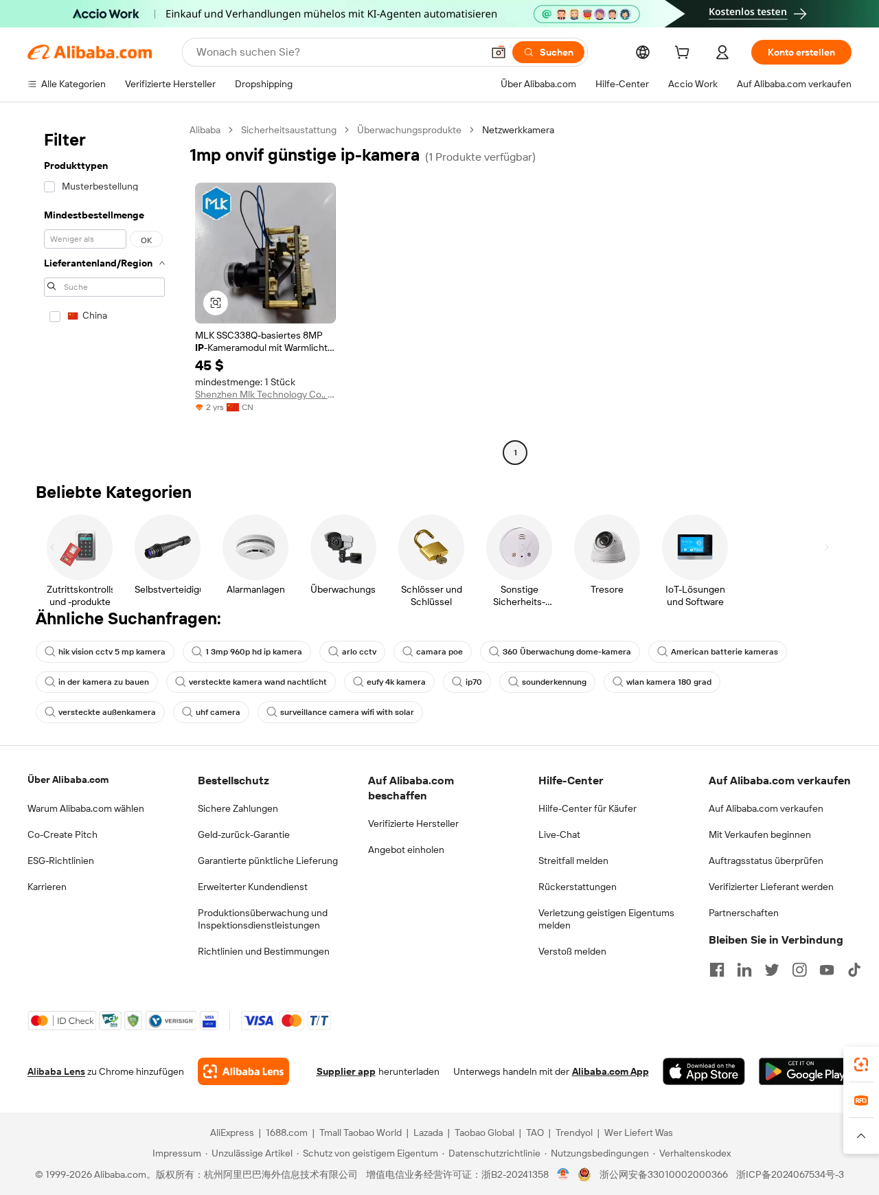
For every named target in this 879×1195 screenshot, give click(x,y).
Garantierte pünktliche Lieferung (268, 860)
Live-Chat (559, 834)
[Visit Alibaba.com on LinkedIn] (744, 969)
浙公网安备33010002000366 (664, 1174)
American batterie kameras (724, 652)
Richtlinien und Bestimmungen (264, 951)
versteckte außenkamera (107, 712)
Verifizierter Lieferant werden (771, 886)
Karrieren (47, 886)
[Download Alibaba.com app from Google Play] (805, 1071)
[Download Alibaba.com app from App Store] (704, 1071)
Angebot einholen (406, 849)
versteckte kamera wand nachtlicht (258, 682)
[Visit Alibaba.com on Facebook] (717, 969)
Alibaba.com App (610, 1071)
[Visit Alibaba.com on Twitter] (772, 969)
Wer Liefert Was (638, 1132)
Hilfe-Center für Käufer (587, 808)
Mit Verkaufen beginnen (760, 834)
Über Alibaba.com (68, 779)
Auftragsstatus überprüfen (766, 860)
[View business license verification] (563, 1174)
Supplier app (346, 1071)
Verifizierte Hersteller (413, 823)
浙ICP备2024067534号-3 (790, 1174)
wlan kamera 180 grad (668, 682)
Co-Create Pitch (62, 834)
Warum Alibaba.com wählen (85, 808)
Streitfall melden (573, 860)
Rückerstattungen (577, 886)
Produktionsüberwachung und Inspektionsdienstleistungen (263, 919)
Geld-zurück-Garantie (244, 834)
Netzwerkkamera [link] (518, 129)
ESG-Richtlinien (60, 860)
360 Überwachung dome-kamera (567, 652)
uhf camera (218, 712)
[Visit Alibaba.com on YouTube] (827, 969)
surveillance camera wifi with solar (347, 712)
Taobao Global (484, 1132)
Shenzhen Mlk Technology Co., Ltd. (265, 394)
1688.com (287, 1132)
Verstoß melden (572, 951)
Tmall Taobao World (360, 1132)
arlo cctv (359, 652)
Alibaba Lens (56, 1071)
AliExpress (232, 1132)
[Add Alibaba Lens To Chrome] (243, 1071)
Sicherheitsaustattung (288, 129)
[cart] (684, 54)
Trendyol (574, 1132)
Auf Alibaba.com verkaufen (766, 808)
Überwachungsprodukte (409, 129)
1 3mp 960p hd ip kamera (253, 652)
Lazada (428, 1132)
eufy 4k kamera (396, 682)
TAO (535, 1132)
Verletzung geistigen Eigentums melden (606, 919)
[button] (498, 52)
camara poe (439, 652)
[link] (861, 1064)
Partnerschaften (744, 912)
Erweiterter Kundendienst (253, 886)
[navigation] (104, 292)
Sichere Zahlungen (238, 808)
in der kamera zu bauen (103, 682)
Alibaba (205, 129)
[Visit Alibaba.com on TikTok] (854, 969)
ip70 (474, 682)
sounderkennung (554, 682)
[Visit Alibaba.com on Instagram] (799, 969)
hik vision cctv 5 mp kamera (111, 652)
